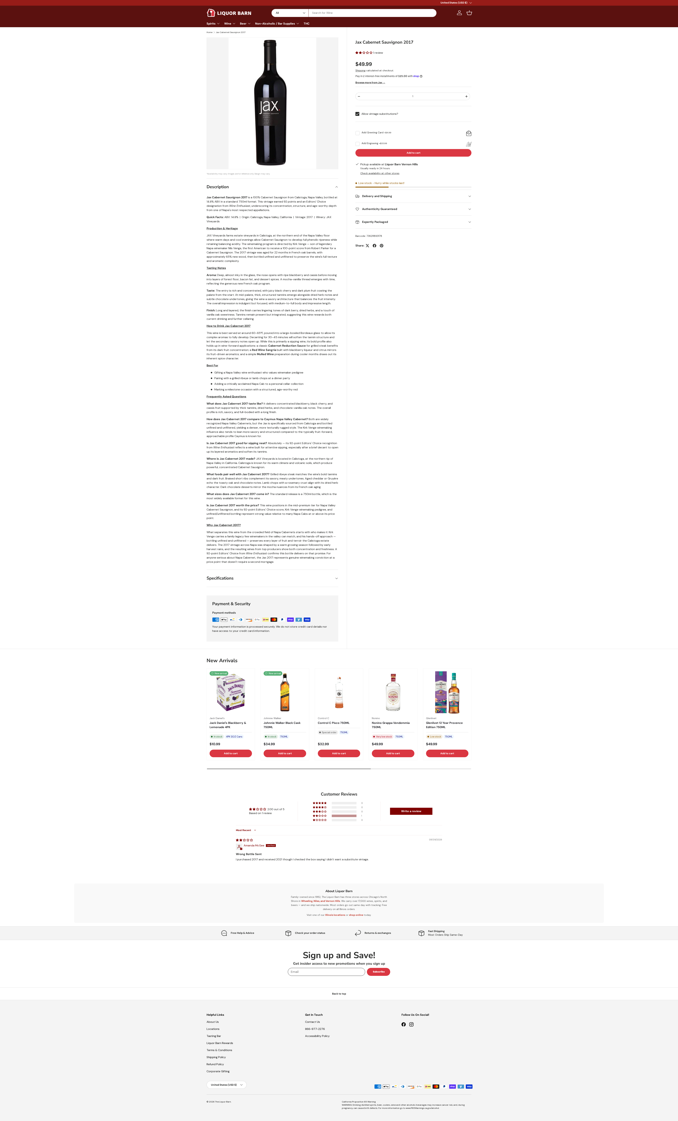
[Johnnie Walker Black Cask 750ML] (285, 692)
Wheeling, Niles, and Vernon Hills (320, 901)
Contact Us (312, 1022)
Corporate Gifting (218, 1071)
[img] (244, 840)
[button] (469, 13)
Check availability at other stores (379, 173)
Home (209, 32)
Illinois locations (335, 915)
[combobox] (354, 13)
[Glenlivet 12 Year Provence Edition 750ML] (447, 692)
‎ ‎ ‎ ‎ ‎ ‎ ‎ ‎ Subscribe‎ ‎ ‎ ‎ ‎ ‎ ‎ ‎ (378, 972)
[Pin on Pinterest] (381, 245)
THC (307, 23)
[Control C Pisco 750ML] (339, 692)
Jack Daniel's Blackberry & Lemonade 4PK (228, 725)
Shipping (360, 70)
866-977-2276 (315, 1029)
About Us (213, 1022)
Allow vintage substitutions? (379, 114)
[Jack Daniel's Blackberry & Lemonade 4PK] (231, 692)
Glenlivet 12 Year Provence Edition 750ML (444, 725)
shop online (356, 915)
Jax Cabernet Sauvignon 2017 (230, 32)
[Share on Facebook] (374, 245)
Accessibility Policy (317, 1036)
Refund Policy (215, 1064)
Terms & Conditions (219, 1050)
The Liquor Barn (223, 1101)
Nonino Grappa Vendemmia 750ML (391, 725)
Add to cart (413, 152)
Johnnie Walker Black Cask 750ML (282, 725)
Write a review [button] (411, 811)
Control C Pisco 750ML (334, 723)
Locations (213, 1029)
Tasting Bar (214, 1036)
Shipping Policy (216, 1057)
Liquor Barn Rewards (220, 1043)
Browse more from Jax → (370, 82)
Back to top (339, 993)
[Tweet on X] (367, 245)
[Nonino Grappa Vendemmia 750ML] (393, 692)
